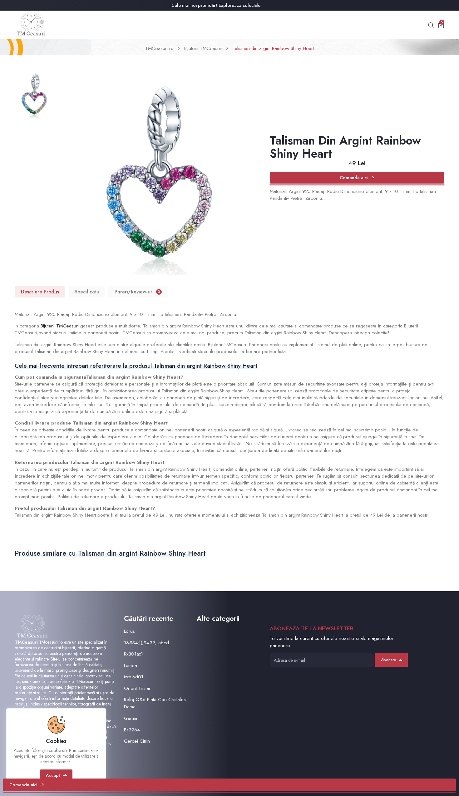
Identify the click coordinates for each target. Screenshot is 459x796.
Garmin (131, 718)
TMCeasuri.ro (159, 48)
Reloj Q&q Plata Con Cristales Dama (155, 703)
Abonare (388, 660)
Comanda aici (354, 177)
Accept (53, 775)
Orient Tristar (137, 688)
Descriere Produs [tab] (40, 291)
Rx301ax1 (133, 653)
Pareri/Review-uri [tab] (137, 291)
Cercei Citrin (137, 740)
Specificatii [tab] (87, 291)
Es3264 (132, 729)
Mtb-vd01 (133, 676)
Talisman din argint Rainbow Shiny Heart (273, 48)
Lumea (130, 665)
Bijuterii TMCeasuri (203, 48)
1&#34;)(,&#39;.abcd (146, 642)
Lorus (129, 631)
